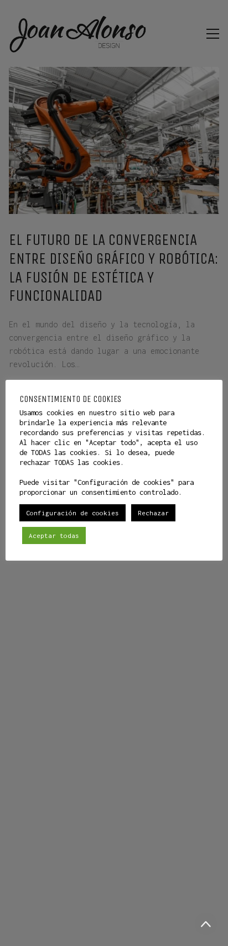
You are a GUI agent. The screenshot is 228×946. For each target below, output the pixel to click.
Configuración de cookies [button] (72, 512)
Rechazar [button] (153, 512)
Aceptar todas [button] (54, 535)
